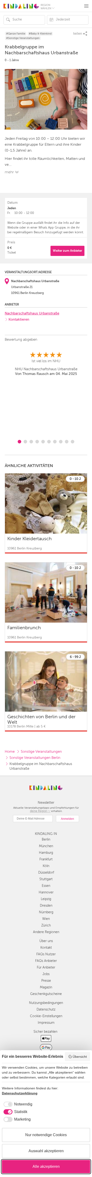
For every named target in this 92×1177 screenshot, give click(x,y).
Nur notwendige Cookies (46, 1135)
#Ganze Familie (15, 33)
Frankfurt (46, 859)
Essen (46, 886)
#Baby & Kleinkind (40, 33)
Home (10, 751)
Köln (46, 866)
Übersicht (80, 1056)
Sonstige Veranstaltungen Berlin (34, 758)
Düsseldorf (46, 872)
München (46, 846)
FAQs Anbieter (46, 961)
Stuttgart (46, 879)
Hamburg (46, 852)
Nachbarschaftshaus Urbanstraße (32, 313)
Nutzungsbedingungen (46, 1003)
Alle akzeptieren (46, 1166)
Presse (46, 980)
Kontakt (46, 947)
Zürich (46, 925)
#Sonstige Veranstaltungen (23, 38)
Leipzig (46, 899)
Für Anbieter (46, 967)
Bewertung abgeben (21, 339)
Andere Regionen (46, 932)
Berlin (46, 839)
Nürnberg (46, 912)
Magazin (46, 987)
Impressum (46, 1022)
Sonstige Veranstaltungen (41, 751)
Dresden (46, 905)
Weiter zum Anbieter (67, 250)
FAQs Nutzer (46, 954)
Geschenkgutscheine (46, 994)
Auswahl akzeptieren (46, 1151)
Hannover (46, 892)
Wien (46, 919)
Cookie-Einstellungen (46, 1016)
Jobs (46, 974)
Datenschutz (46, 1009)
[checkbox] (17, 1104)
